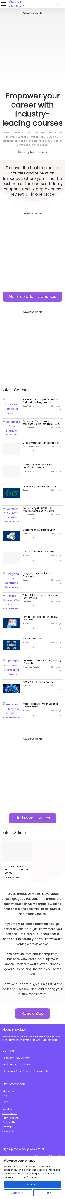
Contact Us (8, 1122)
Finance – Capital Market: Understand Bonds (17, 870)
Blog (4, 1095)
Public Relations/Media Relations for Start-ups (40, 597)
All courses (8, 1091)
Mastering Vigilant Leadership (39, 551)
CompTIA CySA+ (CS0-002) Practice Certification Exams (38, 510)
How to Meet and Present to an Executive (40, 618)
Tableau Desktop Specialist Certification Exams (37, 466)
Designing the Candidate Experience (36, 575)
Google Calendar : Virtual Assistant (41, 442)
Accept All (32, 1184)
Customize (17, 1192)
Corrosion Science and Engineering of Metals (42, 662)
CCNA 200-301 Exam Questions (40, 682)
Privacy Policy (9, 1113)
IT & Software (28, 427)
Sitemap (7, 1126)
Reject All (47, 1192)
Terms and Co (10, 1117)
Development (28, 406)
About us (7, 1109)
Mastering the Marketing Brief (39, 529)
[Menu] (4, 4)
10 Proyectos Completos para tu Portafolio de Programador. (40, 401)
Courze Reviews (12, 877)
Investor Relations (32, 638)
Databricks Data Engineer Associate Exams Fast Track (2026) (42, 423)
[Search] (49, 4)
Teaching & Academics (33, 667)
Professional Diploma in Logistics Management (40, 705)
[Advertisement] (32, 48)
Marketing (27, 533)
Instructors (8, 1131)
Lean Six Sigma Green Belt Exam (40, 486)
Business (26, 490)
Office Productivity (30, 446)
